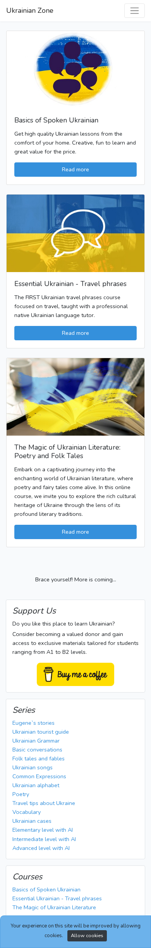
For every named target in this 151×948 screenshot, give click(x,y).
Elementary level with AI (42, 830)
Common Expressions (39, 776)
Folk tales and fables (38, 758)
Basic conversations (37, 749)
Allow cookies (87, 935)
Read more (75, 169)
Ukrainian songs (32, 767)
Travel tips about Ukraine (43, 803)
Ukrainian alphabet (35, 785)
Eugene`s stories (33, 723)
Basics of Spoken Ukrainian (46, 889)
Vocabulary (26, 812)
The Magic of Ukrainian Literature (54, 907)
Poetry (20, 794)
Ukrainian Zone (29, 10)
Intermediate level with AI (44, 839)
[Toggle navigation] (134, 10)
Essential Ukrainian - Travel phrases (57, 898)
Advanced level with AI (41, 848)
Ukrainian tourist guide (40, 732)
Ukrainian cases (31, 821)
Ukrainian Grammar (36, 741)
